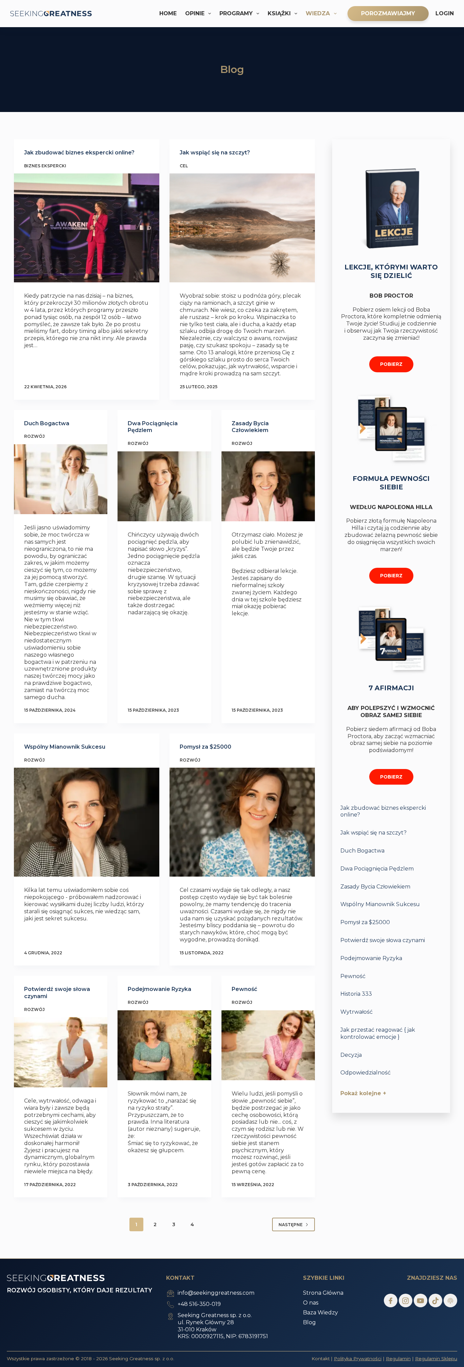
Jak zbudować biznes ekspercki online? (79, 152)
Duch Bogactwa (46, 423)
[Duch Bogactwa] (60, 479)
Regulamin (398, 1358)
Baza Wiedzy (320, 1312)
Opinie (194, 13)
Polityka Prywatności (357, 1358)
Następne (291, 1224)
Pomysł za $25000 (205, 747)
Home (168, 13)
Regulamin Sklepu (436, 1358)
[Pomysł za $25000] (242, 822)
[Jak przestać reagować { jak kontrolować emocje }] (391, 1033)
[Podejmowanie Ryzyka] (164, 1045)
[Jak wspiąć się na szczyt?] (242, 227)
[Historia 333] (391, 993)
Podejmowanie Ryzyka (159, 989)
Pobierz (391, 364)
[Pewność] (268, 1045)
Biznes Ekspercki (45, 165)
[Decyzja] (391, 1055)
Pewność (244, 989)
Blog (309, 1322)
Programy (236, 13)
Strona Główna (323, 1293)
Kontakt (320, 1358)
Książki (279, 13)
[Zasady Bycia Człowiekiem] (268, 486)
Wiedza (318, 13)
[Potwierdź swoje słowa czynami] (60, 1052)
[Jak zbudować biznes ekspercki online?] (86, 227)
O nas (310, 1302)
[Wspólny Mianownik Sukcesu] (86, 822)
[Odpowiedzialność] (391, 1072)
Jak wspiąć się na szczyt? (215, 152)
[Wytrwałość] (391, 1011)
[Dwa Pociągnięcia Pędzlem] (164, 486)
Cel (184, 165)
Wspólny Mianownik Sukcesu (64, 747)
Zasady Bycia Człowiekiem (250, 427)
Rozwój (34, 436)
